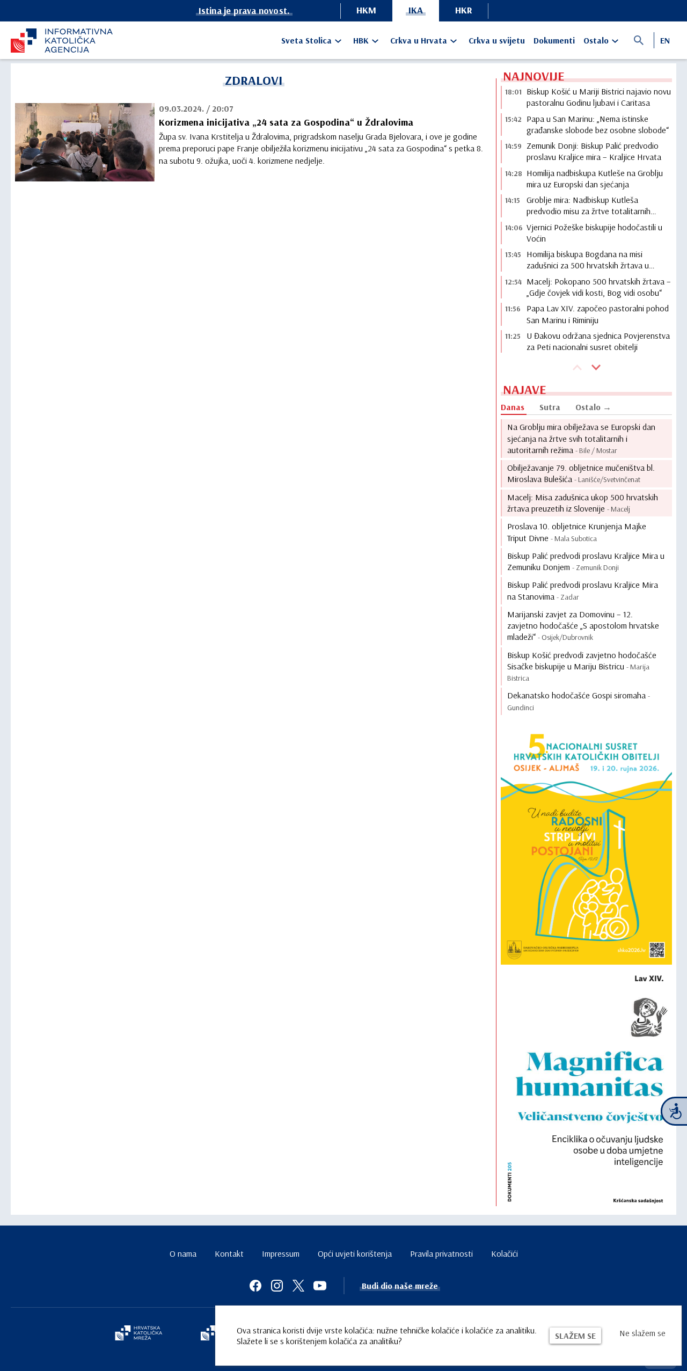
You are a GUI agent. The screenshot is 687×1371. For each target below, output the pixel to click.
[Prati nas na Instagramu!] (277, 1285)
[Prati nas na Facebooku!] (255, 1285)
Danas (512, 407)
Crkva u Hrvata (418, 40)
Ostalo (596, 40)
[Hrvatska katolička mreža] (138, 1334)
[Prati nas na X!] (298, 1285)
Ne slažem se (642, 1333)
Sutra (549, 407)
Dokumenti (554, 40)
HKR (463, 10)
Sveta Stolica (306, 40)
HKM (366, 10)
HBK (361, 40)
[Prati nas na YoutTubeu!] (319, 1285)
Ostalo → (593, 407)
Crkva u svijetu (497, 40)
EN (665, 40)
